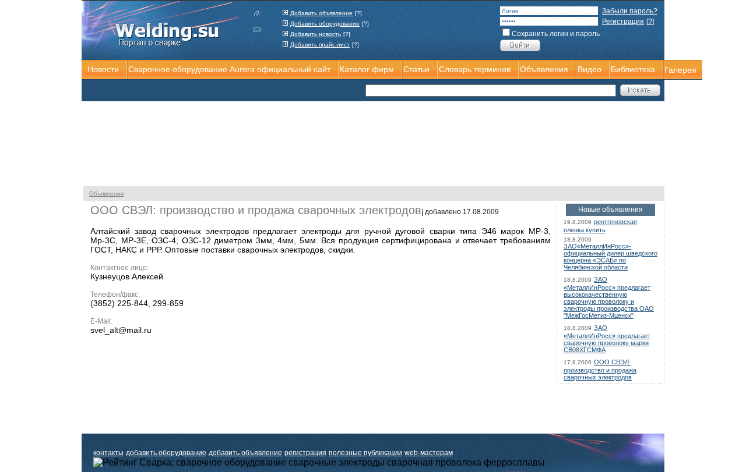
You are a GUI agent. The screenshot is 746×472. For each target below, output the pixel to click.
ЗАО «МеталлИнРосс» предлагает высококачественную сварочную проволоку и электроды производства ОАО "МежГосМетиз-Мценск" (609, 297)
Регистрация (623, 21)
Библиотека (633, 69)
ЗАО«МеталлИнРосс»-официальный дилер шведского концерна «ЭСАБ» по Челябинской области (610, 257)
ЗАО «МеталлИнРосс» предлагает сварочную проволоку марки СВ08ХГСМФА (607, 338)
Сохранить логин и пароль (556, 34)
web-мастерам (428, 453)
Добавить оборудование (325, 23)
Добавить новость (315, 34)
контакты (108, 453)
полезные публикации (365, 453)
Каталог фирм (367, 69)
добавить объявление (245, 453)
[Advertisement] (226, 90)
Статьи (416, 69)
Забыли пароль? (629, 11)
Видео (589, 69)
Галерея (680, 69)
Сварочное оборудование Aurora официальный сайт (229, 69)
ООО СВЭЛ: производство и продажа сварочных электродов (600, 370)
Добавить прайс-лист (320, 44)
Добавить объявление (321, 13)
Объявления (106, 193)
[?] (358, 13)
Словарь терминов (475, 69)
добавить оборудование (166, 453)
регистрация (305, 453)
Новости (103, 69)
